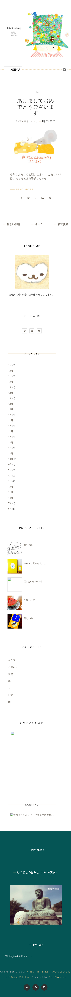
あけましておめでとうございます (35, 106)
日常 (10, 695)
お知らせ (13, 667)
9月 (10, 464)
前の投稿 (62, 224)
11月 (10, 492)
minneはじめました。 (35, 563)
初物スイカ (30, 599)
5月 (10, 470)
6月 (10, 508)
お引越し (28, 545)
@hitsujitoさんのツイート (18, 956)
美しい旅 (28, 618)
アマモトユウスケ (28, 121)
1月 (10, 365)
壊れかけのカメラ (33, 581)
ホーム (38, 224)
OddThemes (57, 977)
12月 (10, 370)
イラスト (13, 660)
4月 (10, 475)
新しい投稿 (13, 224)
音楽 (10, 674)
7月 (10, 503)
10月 (10, 409)
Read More (24, 189)
